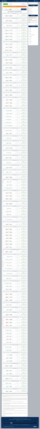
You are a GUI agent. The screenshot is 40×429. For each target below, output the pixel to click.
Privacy (19, 418)
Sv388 (9, 422)
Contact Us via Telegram (21, 420)
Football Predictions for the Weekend (27, 419)
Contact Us (23, 418)
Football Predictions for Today (12, 419)
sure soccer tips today (32, 422)
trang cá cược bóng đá (15, 422)
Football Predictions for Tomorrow (19, 419)
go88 (21, 422)
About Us (26, 418)
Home (13, 418)
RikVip (12, 422)
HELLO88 (18, 422)
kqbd (22, 422)
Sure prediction (24, 422)
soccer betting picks (8, 396)
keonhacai (29, 422)
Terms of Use (16, 418)
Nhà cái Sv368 (6, 422)
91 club (19, 422)
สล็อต (26, 422)
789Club (11, 422)
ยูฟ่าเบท (8, 422)
